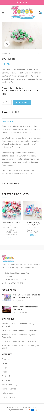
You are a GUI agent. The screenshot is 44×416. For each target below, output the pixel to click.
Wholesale (6, 380)
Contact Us (6, 376)
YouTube (26, 2)
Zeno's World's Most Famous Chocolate (25, 308)
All (10, 54)
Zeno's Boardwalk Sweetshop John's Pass (20, 330)
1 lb (4, 94)
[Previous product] (36, 53)
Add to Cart (22, 102)
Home (4, 54)
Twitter (20, 2)
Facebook (17, 2)
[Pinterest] (18, 112)
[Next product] (41, 53)
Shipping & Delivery (11, 183)
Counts (24, 301)
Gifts (11, 230)
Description (7, 121)
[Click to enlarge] (7, 44)
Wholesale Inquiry (9, 384)
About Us (6, 359)
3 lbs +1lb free (10, 91)
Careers (5, 363)
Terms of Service (9, 389)
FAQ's (4, 368)
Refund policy (8, 393)
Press (4, 372)
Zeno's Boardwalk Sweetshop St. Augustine (20, 341)
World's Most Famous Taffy (11, 233)
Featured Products (11, 228)
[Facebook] (10, 112)
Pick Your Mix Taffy (11, 223)
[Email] (15, 112)
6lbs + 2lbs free (29, 91)
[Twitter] (12, 112)
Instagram (23, 2)
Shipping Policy (8, 397)
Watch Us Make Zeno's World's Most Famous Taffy (26, 296)
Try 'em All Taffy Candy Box (33, 224)
